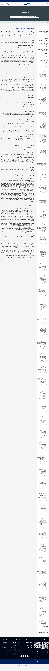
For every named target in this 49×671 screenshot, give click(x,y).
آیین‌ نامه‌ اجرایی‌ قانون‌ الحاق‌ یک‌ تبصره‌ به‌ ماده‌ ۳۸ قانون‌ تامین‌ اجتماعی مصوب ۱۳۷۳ (42, 141)
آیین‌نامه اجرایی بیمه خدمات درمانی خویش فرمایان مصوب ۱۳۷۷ (43, 417)
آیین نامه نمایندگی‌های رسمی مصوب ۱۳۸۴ (43, 505)
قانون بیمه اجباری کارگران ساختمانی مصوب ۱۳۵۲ (42, 589)
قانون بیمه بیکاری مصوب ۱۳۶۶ (43, 575)
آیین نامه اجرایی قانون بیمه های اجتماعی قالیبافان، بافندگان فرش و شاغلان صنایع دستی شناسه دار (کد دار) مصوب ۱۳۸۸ (42, 464)
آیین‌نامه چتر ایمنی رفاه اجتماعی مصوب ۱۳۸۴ (42, 80)
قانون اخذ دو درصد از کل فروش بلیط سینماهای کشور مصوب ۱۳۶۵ (42, 487)
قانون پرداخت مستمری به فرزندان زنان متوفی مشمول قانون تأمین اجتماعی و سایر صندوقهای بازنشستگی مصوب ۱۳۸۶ (42, 238)
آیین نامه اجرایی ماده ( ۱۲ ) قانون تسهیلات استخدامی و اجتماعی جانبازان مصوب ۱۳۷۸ (42, 557)
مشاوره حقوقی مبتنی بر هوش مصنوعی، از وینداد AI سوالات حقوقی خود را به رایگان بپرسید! (24, 0)
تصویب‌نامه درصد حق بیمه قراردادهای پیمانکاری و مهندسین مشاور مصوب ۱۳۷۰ (43, 146)
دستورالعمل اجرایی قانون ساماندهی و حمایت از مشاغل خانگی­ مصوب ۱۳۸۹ (37, 498)
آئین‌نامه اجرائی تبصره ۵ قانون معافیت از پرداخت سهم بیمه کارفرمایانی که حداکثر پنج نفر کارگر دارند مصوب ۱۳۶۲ (42, 119)
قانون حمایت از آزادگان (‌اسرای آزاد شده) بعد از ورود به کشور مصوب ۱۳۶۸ (41, 315)
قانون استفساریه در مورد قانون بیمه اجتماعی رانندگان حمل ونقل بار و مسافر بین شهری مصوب (42, 443)
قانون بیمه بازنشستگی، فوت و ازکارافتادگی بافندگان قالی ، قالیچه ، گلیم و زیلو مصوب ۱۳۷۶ (42, 471)
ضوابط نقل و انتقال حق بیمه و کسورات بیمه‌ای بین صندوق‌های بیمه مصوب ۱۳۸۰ (39, 379)
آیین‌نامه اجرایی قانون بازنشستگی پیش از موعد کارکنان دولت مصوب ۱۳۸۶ (40, 568)
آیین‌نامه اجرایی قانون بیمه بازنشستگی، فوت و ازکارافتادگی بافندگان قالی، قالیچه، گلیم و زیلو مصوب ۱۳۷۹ (42, 478)
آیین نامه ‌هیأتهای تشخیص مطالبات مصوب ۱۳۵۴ (43, 132)
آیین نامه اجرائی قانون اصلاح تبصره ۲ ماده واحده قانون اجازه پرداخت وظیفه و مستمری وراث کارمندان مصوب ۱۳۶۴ (42, 254)
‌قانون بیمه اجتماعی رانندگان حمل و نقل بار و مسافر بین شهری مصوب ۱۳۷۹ (42, 432)
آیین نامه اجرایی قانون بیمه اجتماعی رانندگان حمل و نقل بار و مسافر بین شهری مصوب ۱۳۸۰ (41, 437)
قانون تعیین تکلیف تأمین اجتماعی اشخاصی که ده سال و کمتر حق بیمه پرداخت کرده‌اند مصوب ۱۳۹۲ (42, 201)
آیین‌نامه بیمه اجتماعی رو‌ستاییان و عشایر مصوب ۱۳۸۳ (41, 572)
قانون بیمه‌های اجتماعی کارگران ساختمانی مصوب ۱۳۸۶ (42, 448)
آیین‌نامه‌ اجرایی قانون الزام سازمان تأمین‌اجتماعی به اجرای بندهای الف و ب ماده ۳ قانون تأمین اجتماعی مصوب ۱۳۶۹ (42, 398)
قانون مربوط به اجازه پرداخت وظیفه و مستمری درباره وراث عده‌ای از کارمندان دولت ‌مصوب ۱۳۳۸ (40, 169)
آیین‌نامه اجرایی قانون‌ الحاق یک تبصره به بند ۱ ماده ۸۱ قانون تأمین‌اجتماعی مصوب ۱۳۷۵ (42, 223)
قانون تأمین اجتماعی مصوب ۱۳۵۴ (43, 67)
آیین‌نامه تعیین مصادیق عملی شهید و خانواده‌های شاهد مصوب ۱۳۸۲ (40, 594)
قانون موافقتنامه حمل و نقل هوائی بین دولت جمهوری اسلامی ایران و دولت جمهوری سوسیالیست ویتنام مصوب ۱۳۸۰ (42, 622)
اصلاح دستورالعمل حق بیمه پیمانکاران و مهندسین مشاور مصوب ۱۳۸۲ (42, 152)
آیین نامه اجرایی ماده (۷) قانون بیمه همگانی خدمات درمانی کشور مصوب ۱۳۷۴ (40, 413)
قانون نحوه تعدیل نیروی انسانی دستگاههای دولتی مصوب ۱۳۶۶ (40, 370)
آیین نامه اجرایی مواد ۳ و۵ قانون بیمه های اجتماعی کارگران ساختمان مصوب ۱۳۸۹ (42, 453)
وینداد (19, 665)
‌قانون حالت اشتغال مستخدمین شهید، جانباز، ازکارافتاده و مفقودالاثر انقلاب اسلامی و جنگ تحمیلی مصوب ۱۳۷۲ (42, 606)
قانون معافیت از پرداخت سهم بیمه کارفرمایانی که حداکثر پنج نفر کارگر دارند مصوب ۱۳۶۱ (42, 113)
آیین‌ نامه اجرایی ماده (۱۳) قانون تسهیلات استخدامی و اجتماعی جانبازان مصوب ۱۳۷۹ (43, 545)
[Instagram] (23, 656)
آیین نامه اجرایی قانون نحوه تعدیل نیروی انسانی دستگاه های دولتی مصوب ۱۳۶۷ (43, 374)
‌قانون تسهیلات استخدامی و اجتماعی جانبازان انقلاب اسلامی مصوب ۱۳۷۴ (43, 539)
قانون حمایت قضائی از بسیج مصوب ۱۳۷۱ (43, 561)
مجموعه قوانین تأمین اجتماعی (38, 22)
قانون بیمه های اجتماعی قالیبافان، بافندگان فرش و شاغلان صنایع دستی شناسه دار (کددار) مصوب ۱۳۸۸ (40, 458)
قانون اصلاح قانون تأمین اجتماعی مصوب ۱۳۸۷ (42, 104)
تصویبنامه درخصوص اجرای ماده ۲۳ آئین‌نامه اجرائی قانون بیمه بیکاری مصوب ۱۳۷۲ (42, 426)
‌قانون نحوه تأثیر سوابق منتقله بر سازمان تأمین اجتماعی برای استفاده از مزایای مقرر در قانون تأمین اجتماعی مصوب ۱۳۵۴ (43, 519)
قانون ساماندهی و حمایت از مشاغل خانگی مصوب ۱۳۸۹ (42, 483)
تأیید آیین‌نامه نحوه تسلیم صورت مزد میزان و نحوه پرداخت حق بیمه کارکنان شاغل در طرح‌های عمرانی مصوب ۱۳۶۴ (40, 164)
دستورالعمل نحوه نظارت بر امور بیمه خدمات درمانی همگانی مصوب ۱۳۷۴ (41, 421)
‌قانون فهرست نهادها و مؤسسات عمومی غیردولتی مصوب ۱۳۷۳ (43, 84)
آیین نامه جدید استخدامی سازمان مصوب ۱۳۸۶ (43, 508)
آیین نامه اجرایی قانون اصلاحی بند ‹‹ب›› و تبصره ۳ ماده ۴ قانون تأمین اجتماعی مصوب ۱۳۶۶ (42, 216)
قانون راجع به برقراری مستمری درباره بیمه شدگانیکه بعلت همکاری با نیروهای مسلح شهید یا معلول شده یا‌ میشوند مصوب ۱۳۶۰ (42, 290)
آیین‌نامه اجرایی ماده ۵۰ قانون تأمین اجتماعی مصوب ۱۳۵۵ (42, 108)
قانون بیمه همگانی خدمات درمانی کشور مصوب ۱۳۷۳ (40, 404)
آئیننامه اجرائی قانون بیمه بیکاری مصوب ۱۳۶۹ (42, 578)
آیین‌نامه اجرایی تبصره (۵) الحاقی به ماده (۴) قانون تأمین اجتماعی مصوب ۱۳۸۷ (43, 89)
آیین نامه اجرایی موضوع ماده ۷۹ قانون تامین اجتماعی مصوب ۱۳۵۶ (42, 357)
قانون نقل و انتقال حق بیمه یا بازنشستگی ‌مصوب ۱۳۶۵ (42, 361)
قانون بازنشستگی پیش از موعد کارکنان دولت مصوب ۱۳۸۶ (40, 564)
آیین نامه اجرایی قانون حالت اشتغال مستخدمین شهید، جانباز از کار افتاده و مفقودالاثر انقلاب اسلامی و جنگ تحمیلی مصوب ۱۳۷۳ (42, 614)
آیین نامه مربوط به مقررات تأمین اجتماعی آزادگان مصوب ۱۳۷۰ (43, 324)
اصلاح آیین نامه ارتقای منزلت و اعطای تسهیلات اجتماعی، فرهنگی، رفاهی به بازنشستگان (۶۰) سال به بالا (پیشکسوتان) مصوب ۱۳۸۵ (42, 194)
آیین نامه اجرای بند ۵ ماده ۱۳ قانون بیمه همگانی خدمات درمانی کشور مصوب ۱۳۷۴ (43, 408)
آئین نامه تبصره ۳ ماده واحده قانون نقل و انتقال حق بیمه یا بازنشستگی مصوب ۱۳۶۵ (42, 366)
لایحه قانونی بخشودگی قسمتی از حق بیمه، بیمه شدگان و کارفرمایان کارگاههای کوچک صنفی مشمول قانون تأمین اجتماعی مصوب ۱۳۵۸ (42, 126)
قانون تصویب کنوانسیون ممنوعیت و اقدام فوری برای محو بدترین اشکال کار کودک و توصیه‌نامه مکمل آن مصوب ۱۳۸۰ (42, 493)
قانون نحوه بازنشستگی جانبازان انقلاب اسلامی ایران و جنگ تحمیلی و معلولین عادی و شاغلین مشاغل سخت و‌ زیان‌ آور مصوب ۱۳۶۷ (42, 261)
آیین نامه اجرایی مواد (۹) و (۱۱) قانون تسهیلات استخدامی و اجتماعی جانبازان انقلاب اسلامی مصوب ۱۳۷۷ (42, 550)
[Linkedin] (28, 656)
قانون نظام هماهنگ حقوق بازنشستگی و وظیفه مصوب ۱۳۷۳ (42, 174)
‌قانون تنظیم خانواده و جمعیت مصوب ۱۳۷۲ (43, 382)
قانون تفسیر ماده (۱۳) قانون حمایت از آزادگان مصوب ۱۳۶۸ (41, 319)
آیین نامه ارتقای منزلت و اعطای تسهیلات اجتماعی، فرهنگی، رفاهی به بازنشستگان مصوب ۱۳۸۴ (42, 187)
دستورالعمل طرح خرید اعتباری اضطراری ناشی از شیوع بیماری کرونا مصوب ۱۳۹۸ (42, 534)
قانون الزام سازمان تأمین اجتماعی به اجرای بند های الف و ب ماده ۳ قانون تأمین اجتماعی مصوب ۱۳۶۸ (42, 391)
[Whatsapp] (21, 656)
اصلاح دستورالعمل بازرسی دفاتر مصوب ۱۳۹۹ (27, 22)
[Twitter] (25, 656)
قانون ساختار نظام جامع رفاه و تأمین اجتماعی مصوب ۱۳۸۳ (42, 71)
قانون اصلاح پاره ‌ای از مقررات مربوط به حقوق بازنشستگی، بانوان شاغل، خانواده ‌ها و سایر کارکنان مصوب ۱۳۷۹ (42, 180)
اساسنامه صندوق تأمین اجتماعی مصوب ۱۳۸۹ (42, 501)
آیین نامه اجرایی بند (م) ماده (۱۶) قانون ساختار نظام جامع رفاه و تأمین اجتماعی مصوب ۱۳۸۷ (42, 76)
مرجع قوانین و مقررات (46, 22)
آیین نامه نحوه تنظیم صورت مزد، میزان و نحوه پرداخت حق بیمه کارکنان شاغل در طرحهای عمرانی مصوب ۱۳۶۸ (42, 158)
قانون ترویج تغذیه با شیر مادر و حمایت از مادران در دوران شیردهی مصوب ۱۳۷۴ (41, 512)
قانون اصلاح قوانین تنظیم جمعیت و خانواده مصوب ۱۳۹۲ (42, 385)
